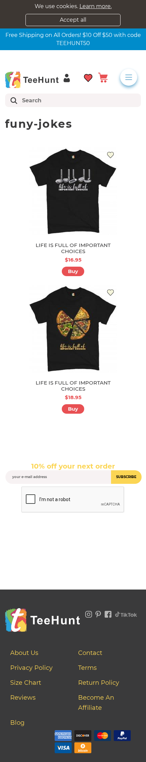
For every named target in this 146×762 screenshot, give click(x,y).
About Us (24, 653)
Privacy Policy (31, 668)
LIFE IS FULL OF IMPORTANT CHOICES (73, 248)
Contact (90, 653)
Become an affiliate (96, 703)
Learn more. (95, 6)
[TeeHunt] (32, 80)
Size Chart (25, 682)
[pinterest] (98, 613)
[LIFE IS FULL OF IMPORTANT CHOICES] (73, 191)
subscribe (126, 477)
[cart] (103, 77)
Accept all (73, 20)
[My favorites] (88, 77)
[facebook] (108, 613)
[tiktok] (126, 613)
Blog (17, 722)
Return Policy (98, 682)
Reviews (23, 697)
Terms (87, 668)
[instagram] (88, 613)
